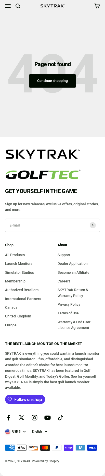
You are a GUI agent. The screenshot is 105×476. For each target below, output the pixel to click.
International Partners (23, 299)
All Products (15, 255)
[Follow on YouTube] (47, 417)
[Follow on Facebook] (8, 417)
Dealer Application (73, 263)
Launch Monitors (18, 263)
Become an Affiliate (73, 272)
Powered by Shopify (45, 461)
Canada (11, 307)
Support (64, 255)
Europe (11, 325)
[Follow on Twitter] (21, 417)
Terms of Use (68, 313)
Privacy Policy (69, 304)
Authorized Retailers (21, 290)
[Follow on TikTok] (60, 417)
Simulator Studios (19, 272)
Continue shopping (52, 81)
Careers (64, 281)
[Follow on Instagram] (34, 417)
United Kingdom (18, 316)
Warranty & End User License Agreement (74, 325)
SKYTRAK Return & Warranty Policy (73, 293)
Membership (15, 281)
